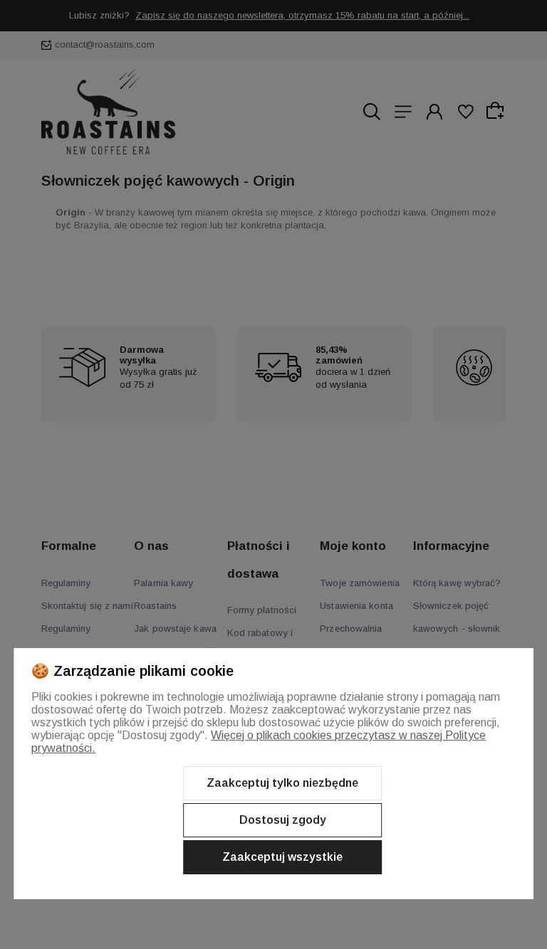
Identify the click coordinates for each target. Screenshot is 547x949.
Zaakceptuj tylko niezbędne (282, 783)
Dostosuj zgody (282, 820)
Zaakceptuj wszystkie (282, 857)
